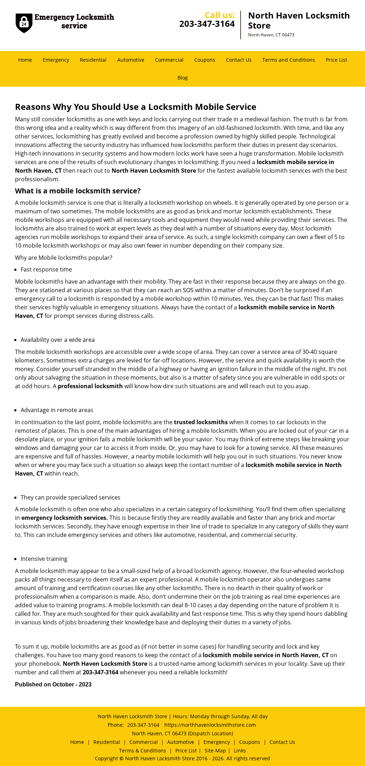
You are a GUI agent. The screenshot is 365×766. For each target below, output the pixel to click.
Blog (183, 77)
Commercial (169, 59)
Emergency (56, 59)
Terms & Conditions (142, 750)
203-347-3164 (207, 23)
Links (240, 750)
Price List (336, 59)
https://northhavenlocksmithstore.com (210, 724)
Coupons (204, 59)
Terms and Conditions (288, 59)
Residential (93, 59)
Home (25, 59)
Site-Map (215, 750)
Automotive (130, 59)
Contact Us (239, 59)
